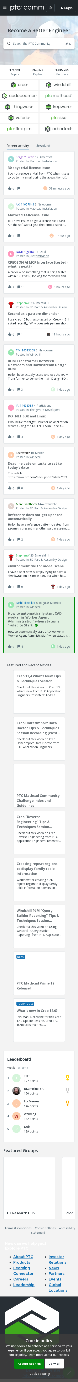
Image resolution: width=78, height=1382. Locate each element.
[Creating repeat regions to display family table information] (39, 879)
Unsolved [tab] (43, 145)
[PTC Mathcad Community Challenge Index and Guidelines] (39, 785)
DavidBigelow (25, 251)
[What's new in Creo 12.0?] (39, 1020)
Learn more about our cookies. (48, 1355)
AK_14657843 (25, 204)
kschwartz (23, 452)
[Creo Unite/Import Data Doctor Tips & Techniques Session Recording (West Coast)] (39, 739)
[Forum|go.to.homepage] (24, 8)
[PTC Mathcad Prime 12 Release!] (39, 973)
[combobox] (39, 43)
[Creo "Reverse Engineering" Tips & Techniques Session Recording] (39, 832)
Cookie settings (45, 1228)
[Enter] (7, 43)
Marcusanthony (26, 504)
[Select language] (50, 8)
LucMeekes (31, 1101)
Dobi (27, 1127)
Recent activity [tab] (18, 145)
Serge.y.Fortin (25, 157)
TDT (27, 1076)
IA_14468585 (24, 405)
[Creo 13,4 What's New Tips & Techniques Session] (39, 692)
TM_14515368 (25, 350)
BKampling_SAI (34, 1089)
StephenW (23, 303)
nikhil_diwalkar (25, 602)
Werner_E (30, 1114)
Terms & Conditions (18, 1228)
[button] (39, 1374)
